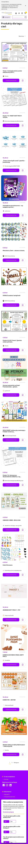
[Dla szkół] (16, 13)
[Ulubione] (22, 13)
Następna (16, 762)
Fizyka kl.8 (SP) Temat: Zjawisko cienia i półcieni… (12, 341)
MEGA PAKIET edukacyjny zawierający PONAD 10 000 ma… (14, 431)
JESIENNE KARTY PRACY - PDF (11, 610)
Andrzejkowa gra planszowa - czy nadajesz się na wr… (13, 206)
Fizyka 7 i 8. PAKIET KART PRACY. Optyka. (12, 116)
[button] (19, 13)
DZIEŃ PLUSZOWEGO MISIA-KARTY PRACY (13, 655)
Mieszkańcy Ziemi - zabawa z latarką (13, 250)
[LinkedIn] (10, 785)
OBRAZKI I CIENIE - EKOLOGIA (11, 520)
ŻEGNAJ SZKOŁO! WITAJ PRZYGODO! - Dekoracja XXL (14, 745)
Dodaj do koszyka (11, 80)
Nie (12, 821)
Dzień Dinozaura (7, 565)
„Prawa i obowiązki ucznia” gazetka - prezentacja (14, 161)
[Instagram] (7, 785)
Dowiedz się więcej (8, 812)
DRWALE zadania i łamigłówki (11, 295)
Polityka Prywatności (9, 796)
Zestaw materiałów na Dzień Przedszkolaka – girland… (11, 386)
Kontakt (6, 779)
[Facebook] (3, 785)
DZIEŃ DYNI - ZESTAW (9, 700)
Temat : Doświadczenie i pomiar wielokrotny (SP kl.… (12, 71)
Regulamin (7, 794)
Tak (5, 821)
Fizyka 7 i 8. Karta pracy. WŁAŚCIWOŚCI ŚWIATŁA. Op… (12, 475)
